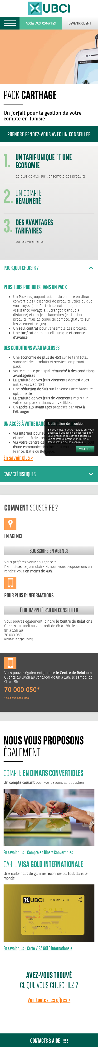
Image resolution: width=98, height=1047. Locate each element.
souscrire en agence (49, 551)
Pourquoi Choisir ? (21, 268)
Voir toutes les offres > (49, 1000)
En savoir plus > (18, 457)
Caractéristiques (20, 474)
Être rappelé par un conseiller (49, 610)
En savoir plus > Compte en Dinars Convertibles (38, 852)
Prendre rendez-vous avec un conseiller (48, 134)
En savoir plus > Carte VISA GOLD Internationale (38, 948)
